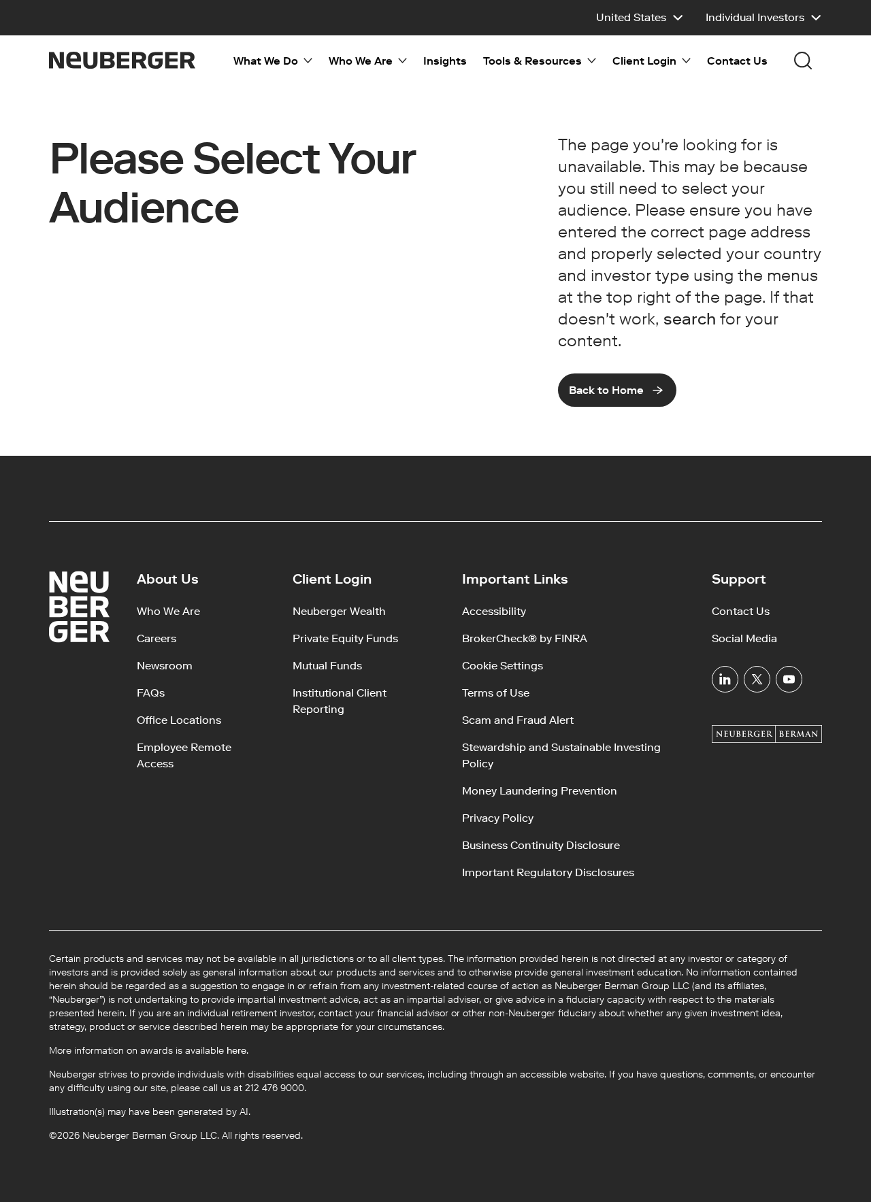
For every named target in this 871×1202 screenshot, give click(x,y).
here (236, 1050)
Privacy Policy (497, 818)
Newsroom (165, 665)
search (689, 319)
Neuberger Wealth (339, 611)
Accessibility (494, 611)
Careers (156, 638)
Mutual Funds (327, 665)
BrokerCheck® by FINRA (524, 638)
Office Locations (179, 720)
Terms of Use (495, 692)
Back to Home (606, 390)
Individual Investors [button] (755, 17)
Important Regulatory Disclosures (548, 872)
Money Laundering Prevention (539, 790)
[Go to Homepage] (122, 60)
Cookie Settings (502, 665)
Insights (445, 60)
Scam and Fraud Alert (518, 720)
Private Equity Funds (345, 638)
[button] (640, 17)
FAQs (151, 692)
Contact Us (737, 60)
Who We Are (168, 611)
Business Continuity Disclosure (541, 845)
